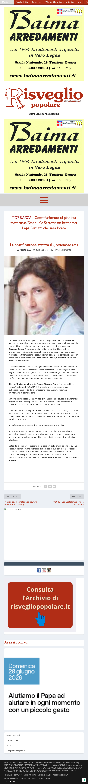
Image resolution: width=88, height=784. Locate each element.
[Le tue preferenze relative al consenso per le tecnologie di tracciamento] (84, 780)
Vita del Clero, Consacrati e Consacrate (63, 2)
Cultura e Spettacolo (42, 249)
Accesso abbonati (13, 735)
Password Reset (11, 778)
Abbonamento (30, 775)
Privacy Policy (44, 778)
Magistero (7, 2)
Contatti (18, 775)
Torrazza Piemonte (62, 249)
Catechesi (36, 2)
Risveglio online (12, 740)
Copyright (32, 778)
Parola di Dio (22, 2)
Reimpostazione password (16, 751)
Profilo (9, 745)
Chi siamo (8, 775)
